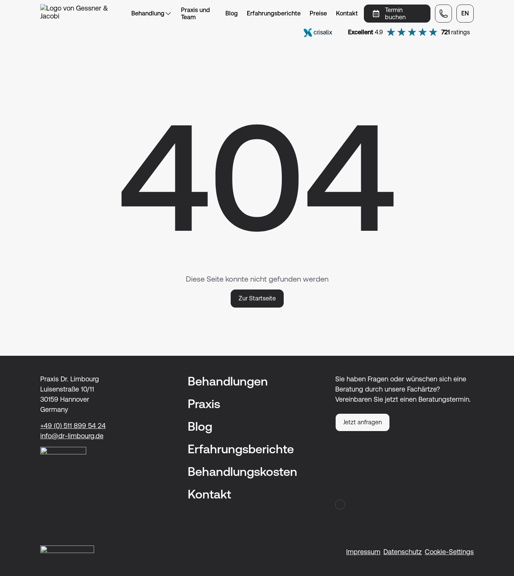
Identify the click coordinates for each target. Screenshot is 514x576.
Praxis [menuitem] (204, 404)
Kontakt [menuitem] (347, 13)
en (465, 13)
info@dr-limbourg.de (71, 436)
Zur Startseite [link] (257, 298)
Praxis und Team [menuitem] (195, 13)
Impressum (363, 552)
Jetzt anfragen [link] (362, 422)
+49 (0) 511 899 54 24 (73, 426)
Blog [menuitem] (231, 13)
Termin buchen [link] (395, 13)
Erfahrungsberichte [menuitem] (274, 13)
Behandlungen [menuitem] (228, 381)
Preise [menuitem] (318, 13)
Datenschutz (402, 552)
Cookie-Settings (449, 552)
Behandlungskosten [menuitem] (242, 471)
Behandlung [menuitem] (147, 13)
